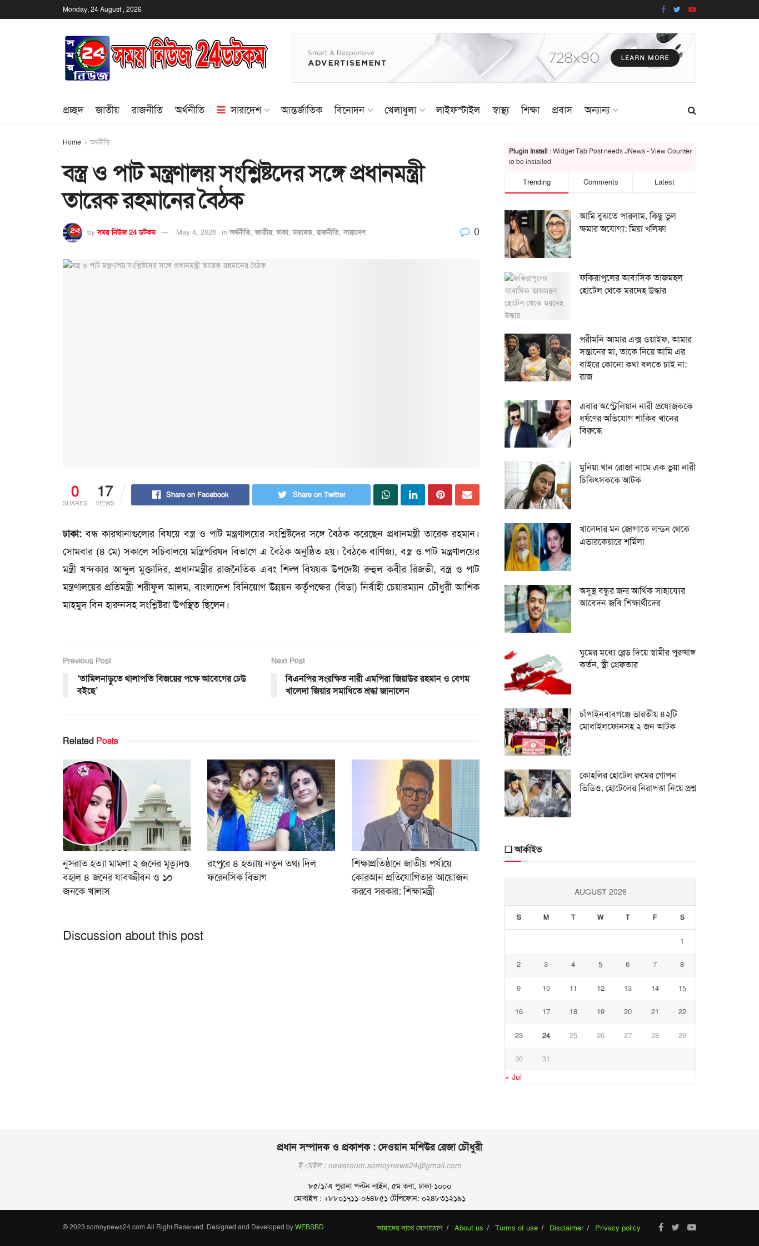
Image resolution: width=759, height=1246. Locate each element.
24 (546, 1035)
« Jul (513, 1077)
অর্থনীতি (189, 110)
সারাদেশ (246, 110)
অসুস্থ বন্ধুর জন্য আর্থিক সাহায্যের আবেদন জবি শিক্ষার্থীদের (632, 597)
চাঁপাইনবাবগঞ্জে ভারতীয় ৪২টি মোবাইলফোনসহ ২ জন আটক (628, 720)
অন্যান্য (597, 110)
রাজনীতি (147, 110)
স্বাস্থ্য (500, 110)
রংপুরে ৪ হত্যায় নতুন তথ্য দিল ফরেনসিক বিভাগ (261, 870)
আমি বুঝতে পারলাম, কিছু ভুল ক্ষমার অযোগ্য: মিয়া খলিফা (628, 222)
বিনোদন (349, 110)
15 (682, 988)
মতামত (302, 232)
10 (546, 988)
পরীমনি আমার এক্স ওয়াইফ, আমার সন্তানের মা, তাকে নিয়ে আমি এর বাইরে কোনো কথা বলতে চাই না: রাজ (636, 358)
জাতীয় (107, 110)
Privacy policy (618, 1228)
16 (519, 1011)
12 (601, 988)
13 (628, 988)
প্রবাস (562, 110)
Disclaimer (566, 1228)
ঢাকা (282, 232)
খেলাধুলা (400, 110)
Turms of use (516, 1228)
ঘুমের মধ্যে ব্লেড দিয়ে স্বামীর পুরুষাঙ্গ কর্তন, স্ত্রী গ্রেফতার (638, 659)
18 (573, 1011)
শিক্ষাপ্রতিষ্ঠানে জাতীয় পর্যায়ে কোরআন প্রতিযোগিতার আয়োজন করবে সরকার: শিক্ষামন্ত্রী (410, 877)
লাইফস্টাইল (458, 110)
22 (682, 1011)
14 (655, 988)
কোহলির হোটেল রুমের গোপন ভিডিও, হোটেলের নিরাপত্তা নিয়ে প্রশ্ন (638, 781)
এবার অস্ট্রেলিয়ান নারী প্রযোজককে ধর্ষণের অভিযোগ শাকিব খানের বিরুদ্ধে (636, 418)
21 (655, 1011)
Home (72, 142)
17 (546, 1011)
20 (628, 1011)
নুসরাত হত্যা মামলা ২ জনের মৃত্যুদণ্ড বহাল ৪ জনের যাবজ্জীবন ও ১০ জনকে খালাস (126, 877)
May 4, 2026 (196, 232)
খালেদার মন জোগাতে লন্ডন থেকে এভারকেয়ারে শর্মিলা (635, 535)
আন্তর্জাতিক (301, 110)
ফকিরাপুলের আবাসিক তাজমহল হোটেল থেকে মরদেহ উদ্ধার (631, 284)
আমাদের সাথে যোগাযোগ (410, 1228)
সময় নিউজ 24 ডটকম (126, 232)
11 (573, 988)
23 (519, 1035)
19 (601, 1011)
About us (469, 1228)
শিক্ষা (530, 110)
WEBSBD (309, 1227)
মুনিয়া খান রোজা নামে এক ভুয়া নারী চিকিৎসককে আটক (638, 473)
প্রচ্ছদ (73, 110)
